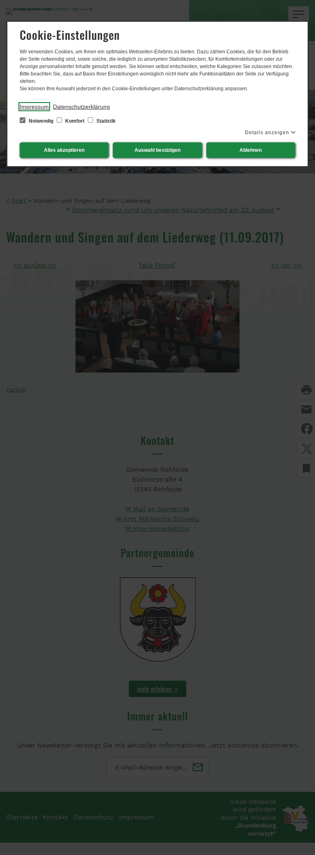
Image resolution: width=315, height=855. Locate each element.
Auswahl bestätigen (157, 150)
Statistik (105, 121)
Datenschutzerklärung (81, 106)
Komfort (75, 121)
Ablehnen (251, 150)
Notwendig (41, 121)
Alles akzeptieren (64, 150)
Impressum (34, 106)
